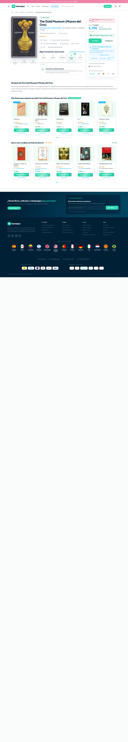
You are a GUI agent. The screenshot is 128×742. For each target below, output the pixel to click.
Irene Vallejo (104, 123)
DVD (33, 6)
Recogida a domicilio (67, 230)
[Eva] (85, 109)
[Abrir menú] (8, 6)
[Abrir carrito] (115, 6)
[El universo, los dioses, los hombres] (21, 153)
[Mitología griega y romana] (106, 153)
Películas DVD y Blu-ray (47, 227)
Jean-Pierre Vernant (20, 168)
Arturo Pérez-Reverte (84, 123)
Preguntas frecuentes (67, 232)
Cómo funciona (66, 227)
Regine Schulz (68, 168)
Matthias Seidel (62, 168)
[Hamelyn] (18, 6)
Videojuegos (45, 6)
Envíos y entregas (87, 227)
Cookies (105, 230)
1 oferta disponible (64, 177)
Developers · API (107, 234)
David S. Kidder (41, 168)
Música (38, 6)
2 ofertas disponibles (42, 177)
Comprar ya (109, 41)
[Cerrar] (126, 1)
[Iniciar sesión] (119, 6)
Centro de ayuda (87, 225)
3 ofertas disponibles (106, 132)
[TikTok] (12, 235)
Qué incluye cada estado (78, 51)
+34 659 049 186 (117, 274)
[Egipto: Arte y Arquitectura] (64, 153)
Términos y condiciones (109, 232)
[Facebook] (19, 235)
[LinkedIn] (16, 235)
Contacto (85, 232)
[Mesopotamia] (64, 109)
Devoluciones (86, 230)
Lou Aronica (25, 123)
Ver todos (114, 142)
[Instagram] (8, 235)
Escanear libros (66, 225)
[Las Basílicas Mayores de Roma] (42, 109)
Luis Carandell (83, 168)
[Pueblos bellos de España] (85, 153)
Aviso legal (105, 225)
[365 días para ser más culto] (42, 153)
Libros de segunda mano (48, 225)
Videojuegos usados (47, 232)
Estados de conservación (89, 234)
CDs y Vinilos (45, 230)
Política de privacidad (108, 227)
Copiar (104, 58)
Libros (28, 6)
